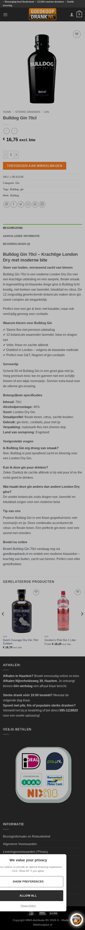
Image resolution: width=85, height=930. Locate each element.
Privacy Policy (28, 905)
